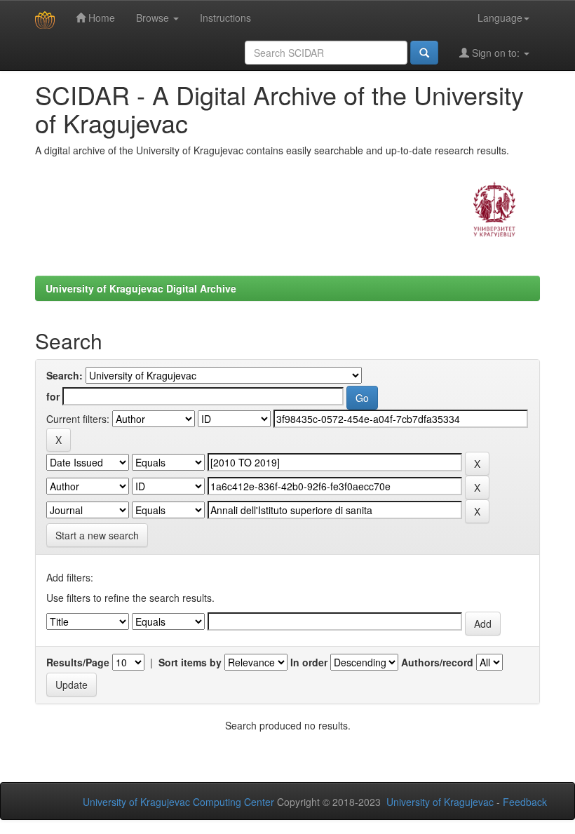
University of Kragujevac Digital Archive (141, 288)
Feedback (525, 802)
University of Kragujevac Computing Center (178, 802)
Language (500, 18)
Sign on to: (495, 53)
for (53, 396)
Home (100, 18)
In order (308, 662)
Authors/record (437, 662)
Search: (64, 375)
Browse (154, 18)
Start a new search (97, 535)
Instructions (225, 18)
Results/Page (77, 662)
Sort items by (190, 662)
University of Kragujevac (440, 802)
